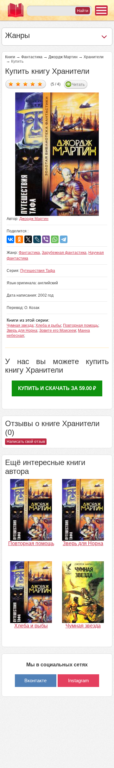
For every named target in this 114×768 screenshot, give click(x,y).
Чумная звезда (20, 325)
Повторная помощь (80, 325)
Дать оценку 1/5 (11, 83)
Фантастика (31, 57)
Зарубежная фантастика (64, 252)
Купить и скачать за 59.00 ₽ (57, 388)
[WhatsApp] (55, 239)
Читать (78, 84)
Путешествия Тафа (37, 270)
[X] (28, 239)
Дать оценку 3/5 (25, 83)
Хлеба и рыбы (48, 325)
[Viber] (46, 239)
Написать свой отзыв (26, 441)
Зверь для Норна (22, 330)
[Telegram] (63, 239)
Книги (10, 57)
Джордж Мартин (63, 57)
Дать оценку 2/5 (18, 83)
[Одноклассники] (19, 239)
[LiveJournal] (37, 239)
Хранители (94, 57)
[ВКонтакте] (10, 239)
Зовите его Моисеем (57, 330)
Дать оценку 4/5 (32, 83)
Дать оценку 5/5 (40, 83)
